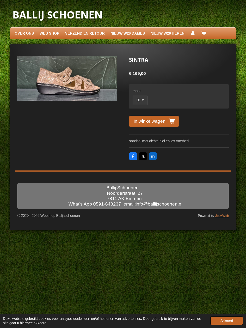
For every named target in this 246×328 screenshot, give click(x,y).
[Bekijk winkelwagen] (203, 33)
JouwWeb (222, 216)
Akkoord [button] (227, 320)
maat (137, 91)
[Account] (192, 33)
